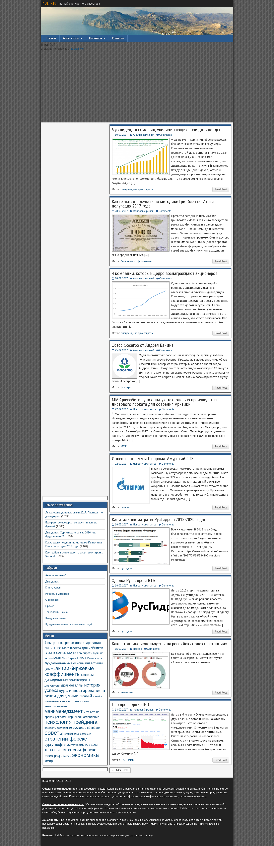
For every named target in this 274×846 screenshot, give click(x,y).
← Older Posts (120, 770)
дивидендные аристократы (137, 189)
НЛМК (81, 658)
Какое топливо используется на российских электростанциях (169, 643)
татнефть (77, 744)
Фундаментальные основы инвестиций (68, 624)
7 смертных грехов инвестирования (73, 643)
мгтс (86, 712)
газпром (125, 507)
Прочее (137, 648)
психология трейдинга (71, 722)
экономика (127, 692)
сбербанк (93, 727)
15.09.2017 (121, 648)
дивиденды (52, 685)
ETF (47, 648)
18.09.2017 (121, 524)
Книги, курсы (70, 38)
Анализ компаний (143, 134)
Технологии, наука (56, 611)
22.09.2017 (121, 409)
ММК (124, 446)
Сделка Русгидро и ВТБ (133, 580)
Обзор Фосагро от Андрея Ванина (143, 345)
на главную (77, 48)
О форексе (52, 599)
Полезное (95, 38)
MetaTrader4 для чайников (82, 648)
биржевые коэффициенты (136, 261)
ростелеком (64, 727)
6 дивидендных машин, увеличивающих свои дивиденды (166, 129)
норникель (75, 717)
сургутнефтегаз (58, 745)
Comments (165, 134)
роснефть (50, 728)
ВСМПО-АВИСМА (58, 653)
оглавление (91, 717)
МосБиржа (69, 658)
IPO (123, 759)
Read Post (221, 189)
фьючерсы (64, 756)
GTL (53, 648)
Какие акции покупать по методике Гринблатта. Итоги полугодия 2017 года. (163, 203)
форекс (89, 749)
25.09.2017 (121, 350)
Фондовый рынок (143, 211)
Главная (51, 38)
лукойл (97, 696)
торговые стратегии (63, 749)
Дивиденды (52, 581)
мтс (92, 712)
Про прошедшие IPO (130, 704)
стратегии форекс (66, 739)
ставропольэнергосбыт (77, 734)
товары (91, 744)
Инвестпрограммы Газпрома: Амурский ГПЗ (153, 458)
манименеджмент (64, 711)
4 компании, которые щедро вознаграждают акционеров (164, 273)
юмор (130, 759)
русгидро (126, 568)
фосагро (126, 387)
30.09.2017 (121, 134)
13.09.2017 (121, 709)
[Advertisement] (137, 90)
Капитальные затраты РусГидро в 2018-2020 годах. (159, 519)
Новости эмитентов (144, 409)
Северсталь (94, 658)
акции (62, 668)
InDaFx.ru (49, 3)
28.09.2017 (121, 211)
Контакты (118, 38)
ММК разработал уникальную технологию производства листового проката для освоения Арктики (164, 402)
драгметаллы (72, 685)
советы (54, 732)
